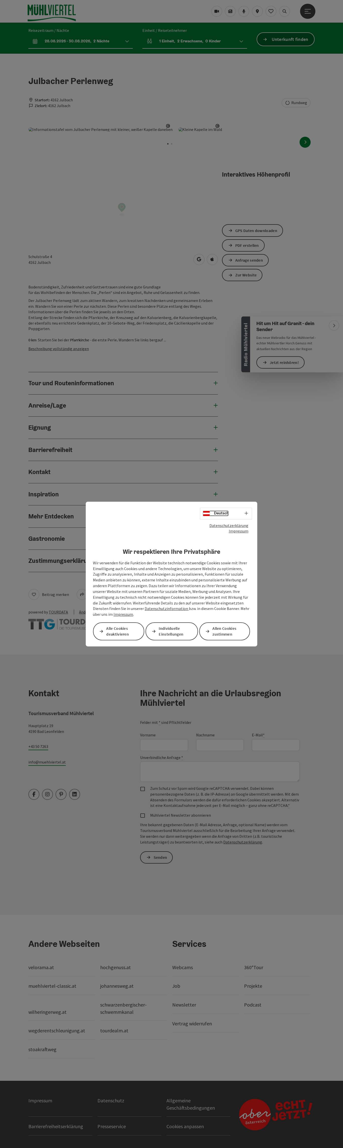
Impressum (238, 530)
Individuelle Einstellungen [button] (171, 631)
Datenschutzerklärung (228, 525)
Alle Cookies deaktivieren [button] (117, 631)
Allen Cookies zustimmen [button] (224, 631)
